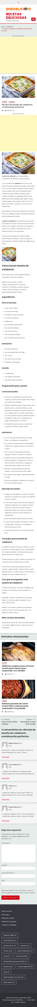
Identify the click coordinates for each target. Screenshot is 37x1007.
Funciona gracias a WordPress (12, 1000)
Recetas (7, 966)
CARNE (4, 101)
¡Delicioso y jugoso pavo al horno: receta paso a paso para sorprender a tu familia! (18, 668)
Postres (7, 951)
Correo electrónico (8, 873)
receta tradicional (25, 966)
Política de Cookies (7, 918)
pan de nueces (9, 946)
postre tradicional (24, 951)
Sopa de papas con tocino (13, 977)
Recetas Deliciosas (16, 16)
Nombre (4, 865)
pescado (25, 946)
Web (3, 880)
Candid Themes (20, 1002)
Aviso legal (5, 915)
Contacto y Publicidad (8, 925)
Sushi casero (8, 982)
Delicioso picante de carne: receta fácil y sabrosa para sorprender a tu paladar (15, 706)
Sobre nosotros (6, 911)
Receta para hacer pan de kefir (15, 961)
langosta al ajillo (9, 935)
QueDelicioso (10, 110)
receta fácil (21, 956)
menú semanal (9, 940)
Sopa (6, 972)
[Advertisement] (18, 55)
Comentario (5, 843)
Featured (12, 101)
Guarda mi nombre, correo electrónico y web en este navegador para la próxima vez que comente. (18, 891)
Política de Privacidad (8, 921)
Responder (5, 757)
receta (6, 956)
